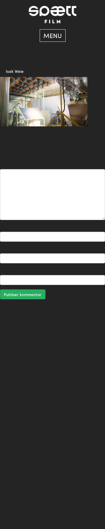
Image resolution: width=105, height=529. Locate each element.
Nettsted (8, 271)
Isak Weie (15, 71)
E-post (7, 249)
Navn (6, 227)
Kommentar (12, 165)
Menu (52, 35)
